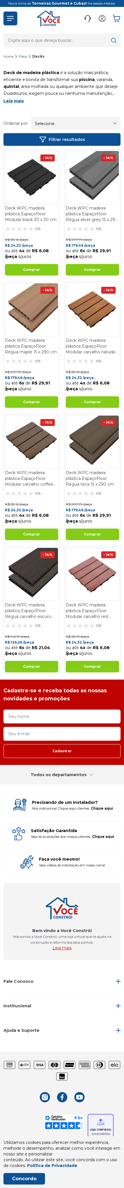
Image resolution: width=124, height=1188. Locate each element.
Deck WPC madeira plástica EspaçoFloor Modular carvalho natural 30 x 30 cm (90, 346)
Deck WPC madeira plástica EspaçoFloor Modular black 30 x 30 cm (31, 213)
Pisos (23, 56)
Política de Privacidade (52, 1165)
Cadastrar (62, 751)
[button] (10, 18)
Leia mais (13, 100)
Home (8, 56)
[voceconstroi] (48, 18)
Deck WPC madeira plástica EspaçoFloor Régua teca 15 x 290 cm (90, 478)
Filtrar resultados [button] (67, 139)
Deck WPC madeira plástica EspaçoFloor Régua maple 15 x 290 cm (31, 346)
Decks (38, 56)
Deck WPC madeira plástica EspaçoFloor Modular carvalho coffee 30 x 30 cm (29, 478)
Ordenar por (15, 123)
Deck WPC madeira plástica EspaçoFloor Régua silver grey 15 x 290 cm (92, 213)
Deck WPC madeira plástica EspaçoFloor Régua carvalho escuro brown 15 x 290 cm (28, 610)
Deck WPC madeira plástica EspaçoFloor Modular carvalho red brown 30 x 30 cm (87, 610)
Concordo (24, 1178)
